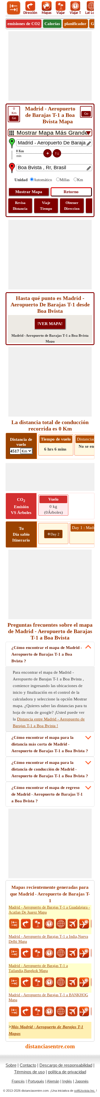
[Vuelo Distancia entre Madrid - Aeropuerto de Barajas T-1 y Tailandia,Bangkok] (72, 982)
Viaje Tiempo (46, 206)
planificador (75, 23)
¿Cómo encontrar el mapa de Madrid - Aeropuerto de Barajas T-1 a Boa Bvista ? (46, 654)
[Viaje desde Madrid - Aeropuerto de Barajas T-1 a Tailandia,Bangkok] (37, 982)
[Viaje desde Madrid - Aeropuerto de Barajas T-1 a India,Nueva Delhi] (37, 953)
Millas (64, 180)
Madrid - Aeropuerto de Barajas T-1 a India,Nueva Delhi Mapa (48, 939)
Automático (43, 180)
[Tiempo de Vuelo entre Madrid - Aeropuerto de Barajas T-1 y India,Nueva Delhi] (84, 953)
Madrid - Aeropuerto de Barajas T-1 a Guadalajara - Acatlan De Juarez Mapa (49, 909)
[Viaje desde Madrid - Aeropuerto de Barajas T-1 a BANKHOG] (37, 1011)
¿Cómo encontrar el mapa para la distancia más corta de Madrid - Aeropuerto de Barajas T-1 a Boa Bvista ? (49, 744)
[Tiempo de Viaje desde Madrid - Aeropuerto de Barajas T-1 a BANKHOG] (49, 1011)
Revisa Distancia (20, 206)
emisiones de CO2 (24, 23)
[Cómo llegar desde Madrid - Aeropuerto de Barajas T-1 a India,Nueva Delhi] (25, 953)
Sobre (11, 1065)
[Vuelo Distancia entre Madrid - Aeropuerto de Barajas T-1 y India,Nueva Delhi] (72, 953)
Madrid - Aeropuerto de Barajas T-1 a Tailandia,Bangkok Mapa (38, 968)
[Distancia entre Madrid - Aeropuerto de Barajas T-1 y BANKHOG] (14, 1011)
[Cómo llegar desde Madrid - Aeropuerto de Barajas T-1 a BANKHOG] (25, 1011)
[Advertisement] (50, 66)
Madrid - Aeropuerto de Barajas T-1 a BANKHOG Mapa (48, 997)
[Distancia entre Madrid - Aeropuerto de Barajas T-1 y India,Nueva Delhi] (14, 953)
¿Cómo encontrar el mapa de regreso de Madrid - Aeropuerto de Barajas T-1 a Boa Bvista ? (47, 794)
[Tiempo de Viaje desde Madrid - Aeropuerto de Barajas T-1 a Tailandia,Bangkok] (49, 982)
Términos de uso (29, 1071)
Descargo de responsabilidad (65, 1065)
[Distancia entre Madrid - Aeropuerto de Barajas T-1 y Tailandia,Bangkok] (14, 982)
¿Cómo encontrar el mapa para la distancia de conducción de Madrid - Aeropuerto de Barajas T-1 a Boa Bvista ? (49, 769)
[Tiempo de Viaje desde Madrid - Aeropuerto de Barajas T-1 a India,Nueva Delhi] (49, 953)
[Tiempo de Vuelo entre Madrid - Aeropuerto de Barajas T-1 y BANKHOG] (84, 1011)
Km (14, 113)
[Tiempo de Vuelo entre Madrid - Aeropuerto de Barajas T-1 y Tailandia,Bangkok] (84, 982)
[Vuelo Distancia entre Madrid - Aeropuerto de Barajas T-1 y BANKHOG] (72, 1011)
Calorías (52, 23)
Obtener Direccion (71, 206)
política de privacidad (67, 1071)
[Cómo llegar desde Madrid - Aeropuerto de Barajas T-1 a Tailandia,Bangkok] (25, 982)
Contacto (28, 1065)
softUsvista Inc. (84, 1090)
